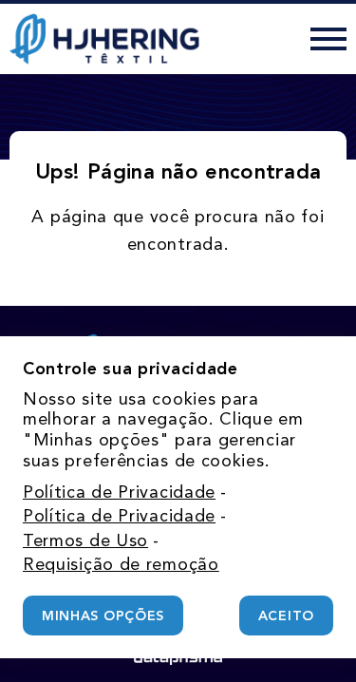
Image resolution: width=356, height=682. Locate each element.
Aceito (286, 616)
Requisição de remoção (121, 564)
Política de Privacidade (119, 492)
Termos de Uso (85, 540)
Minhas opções (103, 616)
